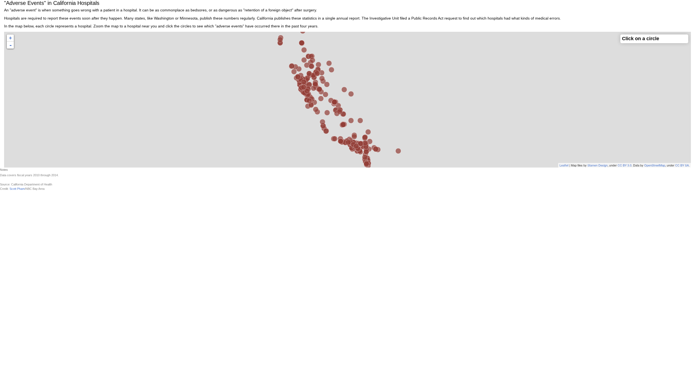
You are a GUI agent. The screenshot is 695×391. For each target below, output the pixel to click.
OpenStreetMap (654, 165)
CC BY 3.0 (624, 165)
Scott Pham (17, 188)
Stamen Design (597, 165)
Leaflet (564, 165)
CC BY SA (682, 165)
